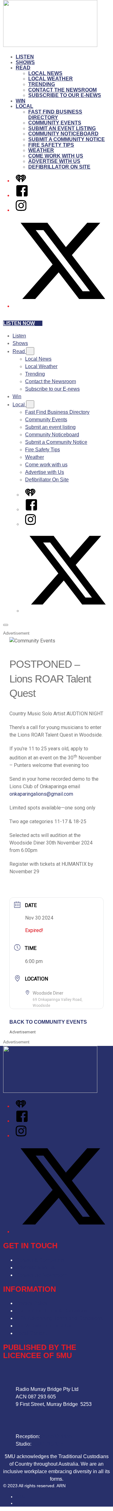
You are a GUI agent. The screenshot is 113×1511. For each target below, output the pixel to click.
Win (20, 101)
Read (23, 67)
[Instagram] (21, 210)
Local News (45, 73)
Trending (41, 84)
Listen (25, 56)
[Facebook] (22, 195)
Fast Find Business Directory (55, 114)
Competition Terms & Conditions (52, 1310)
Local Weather (50, 78)
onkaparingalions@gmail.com (41, 794)
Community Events (54, 122)
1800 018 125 (48, 1444)
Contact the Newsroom (62, 90)
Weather (41, 150)
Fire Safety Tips (51, 145)
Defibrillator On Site (59, 167)
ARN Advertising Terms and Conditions (59, 1318)
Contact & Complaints (40, 1260)
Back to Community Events (48, 1022)
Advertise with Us (54, 161)
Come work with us (55, 156)
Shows (25, 62)
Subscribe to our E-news (64, 95)
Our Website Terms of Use (45, 1325)
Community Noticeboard (63, 133)
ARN (20, 1496)
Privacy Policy (31, 1303)
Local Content (31, 1333)
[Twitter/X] (63, 306)
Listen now (19, 323)
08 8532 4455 (56, 1436)
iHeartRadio (27, 1503)
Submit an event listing (62, 128)
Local (24, 106)
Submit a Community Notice (66, 139)
